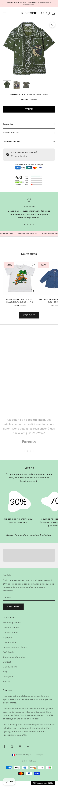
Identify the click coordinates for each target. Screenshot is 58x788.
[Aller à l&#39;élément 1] (7, 85)
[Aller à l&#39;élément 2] (16, 85)
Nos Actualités (10, 642)
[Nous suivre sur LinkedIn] (27, 746)
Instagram (8, 676)
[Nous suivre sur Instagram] (12, 746)
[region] (29, 208)
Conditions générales (14, 657)
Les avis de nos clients (15, 647)
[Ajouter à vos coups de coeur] (33, 264)
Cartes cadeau (10, 632)
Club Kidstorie (10, 667)
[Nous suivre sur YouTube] (19, 746)
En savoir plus (19, 156)
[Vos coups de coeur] (48, 13)
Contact (7, 662)
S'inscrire (13, 607)
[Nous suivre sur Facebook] (4, 746)
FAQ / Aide (8, 652)
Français (39, 755)
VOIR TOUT (29, 315)
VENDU (29, 109)
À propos (7, 637)
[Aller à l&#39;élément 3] (26, 85)
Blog (5, 671)
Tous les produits (12, 622)
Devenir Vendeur (11, 627)
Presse (6, 681)
